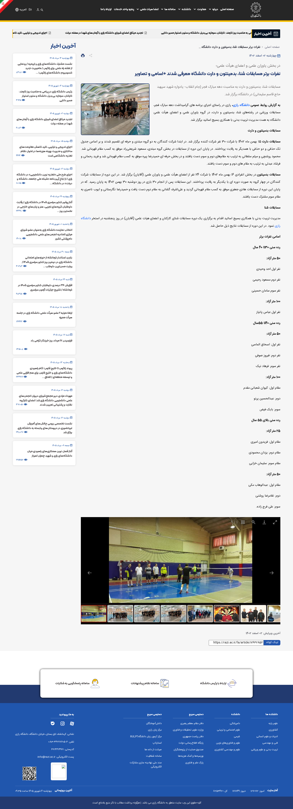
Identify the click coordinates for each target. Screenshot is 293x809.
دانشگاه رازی (241, 105)
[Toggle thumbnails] (242, 522)
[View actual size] (253, 522)
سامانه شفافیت (154, 756)
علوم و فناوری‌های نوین (228, 743)
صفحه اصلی (227, 9)
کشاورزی (273, 730)
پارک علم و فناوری (194, 763)
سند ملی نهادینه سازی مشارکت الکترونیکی (146, 765)
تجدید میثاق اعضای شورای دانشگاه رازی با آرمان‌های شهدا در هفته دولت (143, 32)
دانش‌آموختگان (154, 723)
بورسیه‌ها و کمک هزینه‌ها (191, 756)
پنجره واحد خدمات (124, 9)
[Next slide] (271, 573)
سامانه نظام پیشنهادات (145, 683)
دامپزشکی (235, 723)
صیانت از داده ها (153, 750)
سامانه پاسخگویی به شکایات (72, 683)
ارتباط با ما (106, 9)
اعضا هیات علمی (149, 9)
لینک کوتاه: (272, 642)
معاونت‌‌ (201, 9)
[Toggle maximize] (275, 522)
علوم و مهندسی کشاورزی (227, 750)
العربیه (23, 10)
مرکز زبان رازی (155, 730)
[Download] (264, 522)
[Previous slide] (89, 573)
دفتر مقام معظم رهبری (192, 723)
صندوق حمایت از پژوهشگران (189, 750)
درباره (215, 9)
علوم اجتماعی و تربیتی (228, 730)
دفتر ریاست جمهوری (193, 737)
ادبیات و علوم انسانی (267, 737)
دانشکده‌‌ (186, 9)
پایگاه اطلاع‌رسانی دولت (191, 743)
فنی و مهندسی (270, 743)
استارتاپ (157, 743)
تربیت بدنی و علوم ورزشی (264, 750)
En (30, 10)
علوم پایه (273, 723)
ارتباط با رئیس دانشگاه (213, 683)
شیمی (237, 737)
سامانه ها (170, 9)
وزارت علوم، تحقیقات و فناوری (188, 730)
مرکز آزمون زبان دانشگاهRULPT (146, 737)
